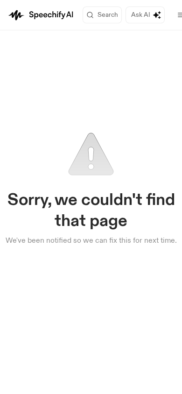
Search (108, 15)
